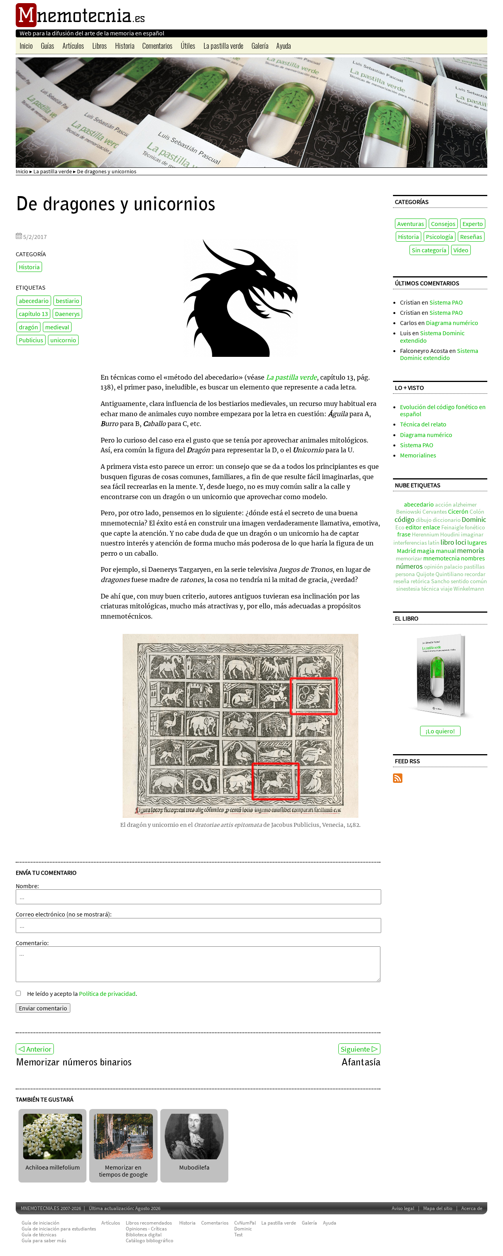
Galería (260, 45)
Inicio (26, 45)
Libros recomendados (149, 1222)
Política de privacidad (107, 993)
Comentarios (157, 45)
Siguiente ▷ (359, 1049)
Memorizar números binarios (74, 1063)
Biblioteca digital (144, 1234)
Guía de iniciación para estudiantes (59, 1228)
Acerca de (471, 1208)
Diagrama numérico (452, 323)
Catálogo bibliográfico (149, 1240)
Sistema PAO (446, 302)
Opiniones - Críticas (146, 1228)
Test (238, 1234)
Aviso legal (403, 1208)
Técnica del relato (423, 424)
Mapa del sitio (437, 1208)
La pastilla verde (223, 45)
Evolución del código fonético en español (443, 410)
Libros (99, 45)
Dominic (243, 1228)
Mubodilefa (194, 1167)
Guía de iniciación (40, 1222)
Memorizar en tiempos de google (123, 1170)
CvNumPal (245, 1222)
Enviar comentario (43, 1008)
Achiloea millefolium (53, 1167)
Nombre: (27, 886)
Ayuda (283, 45)
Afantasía (360, 1063)
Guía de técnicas (39, 1234)
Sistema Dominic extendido (432, 336)
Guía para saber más (44, 1240)
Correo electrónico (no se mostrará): (64, 914)
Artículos (73, 45)
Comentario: (32, 943)
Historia (124, 45)
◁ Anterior (34, 1049)
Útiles (188, 45)
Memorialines (418, 455)
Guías (47, 45)
